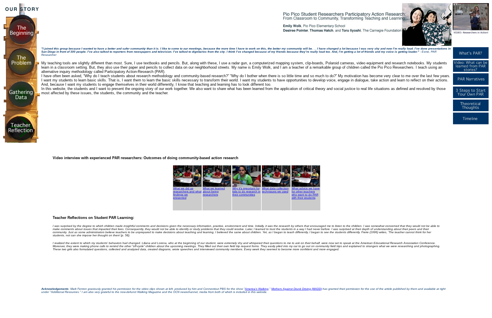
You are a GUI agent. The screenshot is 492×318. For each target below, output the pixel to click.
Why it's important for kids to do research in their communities (246, 191)
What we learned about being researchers (214, 191)
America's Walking (256, 288)
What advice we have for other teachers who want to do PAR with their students (306, 193)
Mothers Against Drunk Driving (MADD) (296, 288)
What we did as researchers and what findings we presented (187, 193)
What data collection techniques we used (275, 190)
